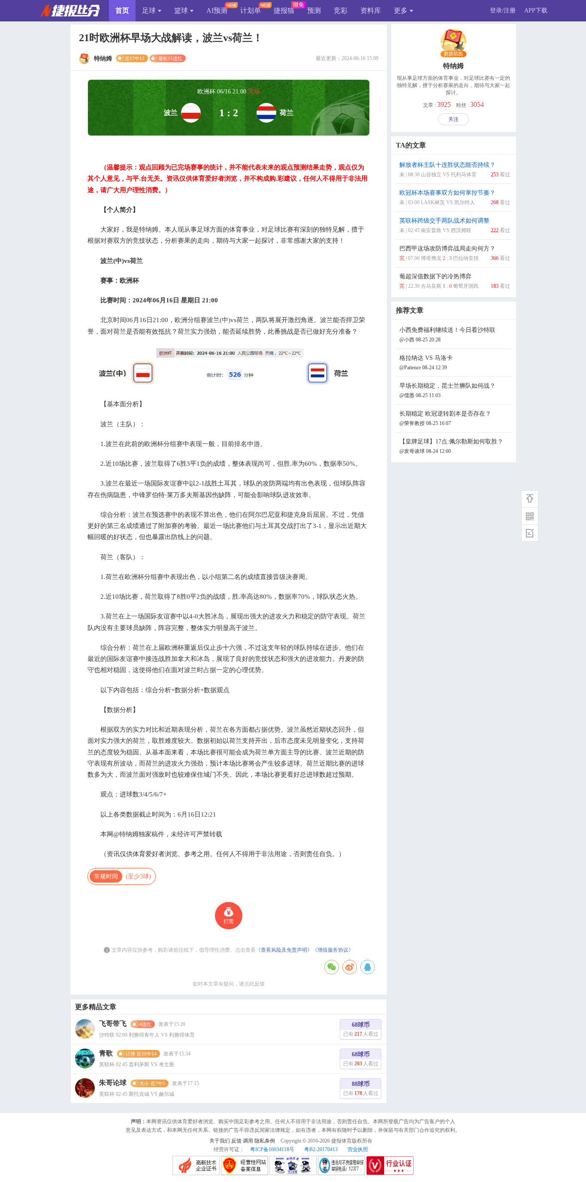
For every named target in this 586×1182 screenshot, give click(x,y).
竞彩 (340, 10)
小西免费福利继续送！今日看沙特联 (447, 335)
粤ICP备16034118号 (272, 1149)
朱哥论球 (113, 1082)
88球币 (360, 1088)
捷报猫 (284, 10)
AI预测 (216, 10)
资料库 (370, 10)
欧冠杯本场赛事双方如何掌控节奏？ (454, 197)
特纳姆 (453, 65)
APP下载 (535, 10)
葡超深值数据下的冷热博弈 (454, 281)
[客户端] (529, 516)
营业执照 (357, 1149)
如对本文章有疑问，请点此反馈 (229, 984)
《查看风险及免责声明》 (284, 950)
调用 (248, 1141)
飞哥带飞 (113, 1023)
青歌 (106, 1053)
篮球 (181, 10)
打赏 (229, 921)
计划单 (250, 10)
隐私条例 (264, 1141)
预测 (314, 10)
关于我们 (219, 1141)
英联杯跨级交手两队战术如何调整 (454, 225)
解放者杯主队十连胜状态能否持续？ (454, 170)
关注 (453, 119)
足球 (149, 10)
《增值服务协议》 (332, 950)
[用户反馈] (529, 533)
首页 (122, 10)
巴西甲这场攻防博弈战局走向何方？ (454, 253)
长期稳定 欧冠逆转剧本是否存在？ (445, 418)
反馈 (236, 1141)
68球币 (360, 1029)
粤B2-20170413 (321, 1149)
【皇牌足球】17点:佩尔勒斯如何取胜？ (451, 446)
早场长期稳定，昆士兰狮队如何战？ (447, 390)
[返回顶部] (529, 498)
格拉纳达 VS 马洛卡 (426, 363)
